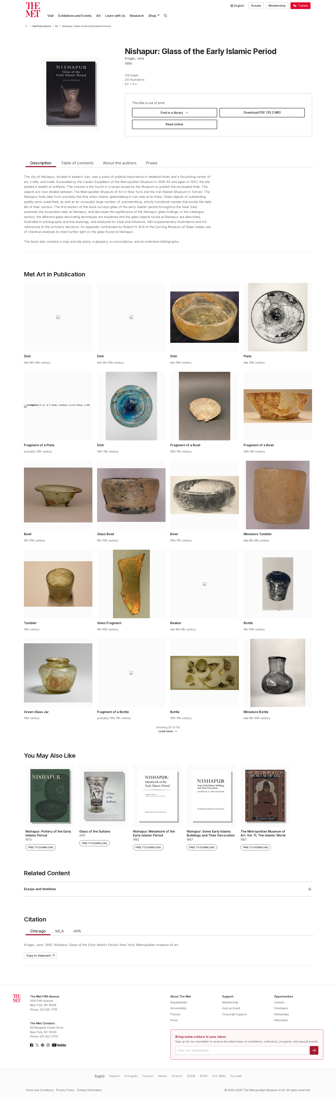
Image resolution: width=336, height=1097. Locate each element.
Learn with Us (115, 16)
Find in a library (172, 113)
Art (98, 16)
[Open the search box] (165, 16)
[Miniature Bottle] (278, 673)
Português (131, 1076)
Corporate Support (234, 1014)
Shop (152, 16)
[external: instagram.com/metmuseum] (48, 1045)
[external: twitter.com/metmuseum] (37, 1045)
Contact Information (89, 1090)
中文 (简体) (219, 1076)
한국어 (204, 1076)
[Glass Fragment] (131, 584)
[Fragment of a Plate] (58, 406)
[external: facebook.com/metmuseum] (31, 1045)
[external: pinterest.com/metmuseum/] (42, 1045)
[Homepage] (32, 9)
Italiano (162, 1076)
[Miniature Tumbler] (278, 495)
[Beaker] (204, 584)
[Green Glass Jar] (58, 673)
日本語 (191, 1076)
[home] (27, 26)
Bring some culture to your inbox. (201, 1037)
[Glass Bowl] (131, 495)
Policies (175, 1014)
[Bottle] (278, 584)
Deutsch (177, 1076)
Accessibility (178, 1008)
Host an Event (231, 1008)
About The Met (180, 996)
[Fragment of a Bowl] (204, 406)
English (100, 1076)
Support (227, 996)
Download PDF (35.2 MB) (262, 112)
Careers (279, 1002)
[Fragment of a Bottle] (131, 673)
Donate (256, 5)
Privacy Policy (65, 1090)
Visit (50, 16)
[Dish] (58, 317)
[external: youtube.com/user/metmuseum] (59, 1045)
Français (147, 1076)
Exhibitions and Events (74, 16)
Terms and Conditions (39, 1090)
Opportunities (283, 996)
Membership (277, 5)
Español (114, 1076)
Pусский (235, 1076)
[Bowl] (58, 495)
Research (137, 16)
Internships (281, 1020)
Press (174, 1020)
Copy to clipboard (38, 955)
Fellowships (281, 1014)
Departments (178, 1002)
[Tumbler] (58, 584)
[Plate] (278, 317)
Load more (165, 731)
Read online (174, 124)
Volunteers (281, 1008)
